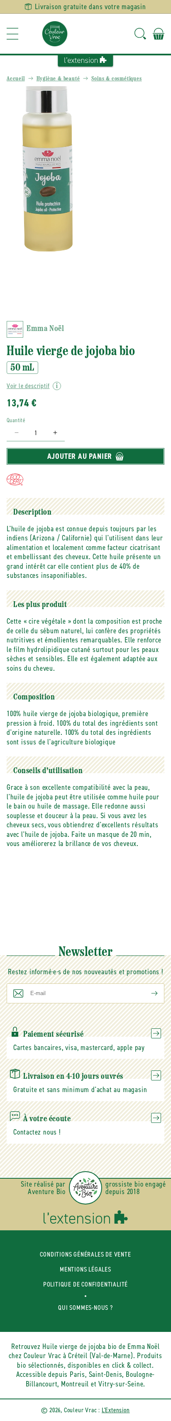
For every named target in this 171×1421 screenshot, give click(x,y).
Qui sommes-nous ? (85, 1307)
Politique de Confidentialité (85, 1284)
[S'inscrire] (148, 993)
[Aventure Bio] (85, 1187)
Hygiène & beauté (58, 79)
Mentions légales (85, 1269)
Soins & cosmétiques (116, 79)
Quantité (16, 420)
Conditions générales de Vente (85, 1254)
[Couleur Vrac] (55, 33)
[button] (12, 34)
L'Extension (116, 1410)
